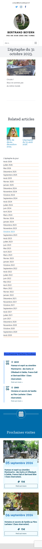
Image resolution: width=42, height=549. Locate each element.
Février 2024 (8, 218)
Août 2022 (7, 271)
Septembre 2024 (10, 198)
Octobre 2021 (9, 305)
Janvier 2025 (8, 185)
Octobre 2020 (9, 328)
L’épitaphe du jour (11, 158)
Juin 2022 (7, 278)
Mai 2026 (7, 168)
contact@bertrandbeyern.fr (21, 3)
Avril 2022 (7, 285)
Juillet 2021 (8, 315)
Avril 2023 (7, 252)
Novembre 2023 (10, 228)
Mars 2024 (7, 215)
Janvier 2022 (8, 295)
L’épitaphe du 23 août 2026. (28, 142)
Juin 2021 (7, 318)
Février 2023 (8, 258)
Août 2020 (7, 335)
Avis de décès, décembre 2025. (12, 143)
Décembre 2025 (9, 171)
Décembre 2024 (9, 188)
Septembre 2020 (10, 332)
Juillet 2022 (8, 275)
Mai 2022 (7, 282)
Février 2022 (8, 292)
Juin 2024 (7, 208)
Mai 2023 (7, 248)
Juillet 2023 (8, 241)
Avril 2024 (7, 211)
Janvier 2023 (8, 261)
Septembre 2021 (10, 308)
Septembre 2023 (10, 235)
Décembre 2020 (9, 322)
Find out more (21, 486)
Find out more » (17, 382)
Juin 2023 (7, 245)
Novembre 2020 (10, 325)
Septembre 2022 (10, 268)
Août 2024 (7, 201)
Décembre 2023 (9, 225)
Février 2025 (8, 181)
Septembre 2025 (10, 175)
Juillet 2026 (8, 165)
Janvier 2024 (8, 221)
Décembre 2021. (10, 298)
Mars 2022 (7, 288)
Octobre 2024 (9, 195)
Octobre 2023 (9, 231)
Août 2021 (7, 312)
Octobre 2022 (9, 265)
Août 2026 (7, 161)
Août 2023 (7, 238)
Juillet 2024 (8, 205)
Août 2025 (7, 178)
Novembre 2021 (10, 302)
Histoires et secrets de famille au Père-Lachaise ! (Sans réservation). (23, 394)
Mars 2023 (7, 255)
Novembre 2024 (10, 191)
